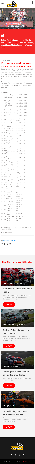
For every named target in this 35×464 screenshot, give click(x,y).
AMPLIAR (9, 304)
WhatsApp (15, 241)
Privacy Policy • (27, 461)
